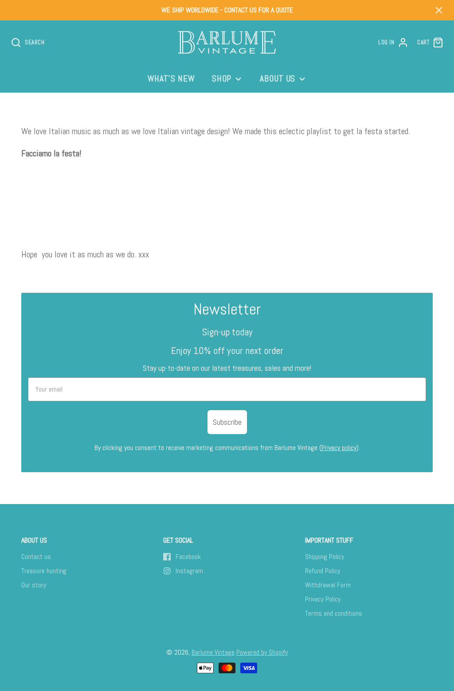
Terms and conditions (333, 613)
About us (278, 78)
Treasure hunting (44, 570)
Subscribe (227, 422)
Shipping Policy (324, 556)
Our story (33, 585)
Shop (222, 78)
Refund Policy (322, 570)
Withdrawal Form (328, 585)
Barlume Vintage (213, 652)
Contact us (36, 556)
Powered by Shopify (262, 652)
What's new (171, 78)
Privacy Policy (322, 599)
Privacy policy (338, 447)
